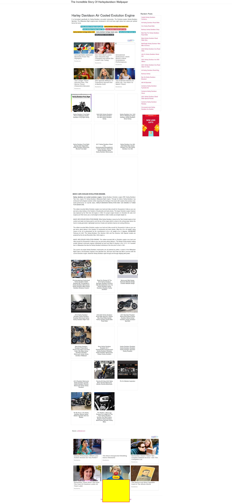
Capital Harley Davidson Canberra (148, 18)
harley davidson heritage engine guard (92, 26)
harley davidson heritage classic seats (107, 32)
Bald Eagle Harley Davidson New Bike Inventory (150, 44)
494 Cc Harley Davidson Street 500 (150, 55)
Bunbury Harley (145, 74)
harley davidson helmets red (127, 32)
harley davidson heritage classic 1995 (93, 29)
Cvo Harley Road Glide (148, 26)
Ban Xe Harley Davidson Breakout (148, 78)
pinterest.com (81, 431)
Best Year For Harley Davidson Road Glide (150, 34)
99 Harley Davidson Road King (150, 70)
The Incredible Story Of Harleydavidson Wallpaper (99, 2)
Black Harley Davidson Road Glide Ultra (149, 39)
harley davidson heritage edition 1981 (84, 32)
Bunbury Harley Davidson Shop (150, 29)
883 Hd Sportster (146, 82)
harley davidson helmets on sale (104, 35)
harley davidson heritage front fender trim (116, 26)
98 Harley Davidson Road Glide (150, 22)
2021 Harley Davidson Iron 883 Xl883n (150, 60)
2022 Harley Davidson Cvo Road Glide (150, 50)
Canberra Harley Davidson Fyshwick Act (149, 87)
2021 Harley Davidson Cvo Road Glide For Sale (150, 66)
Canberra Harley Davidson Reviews (149, 103)
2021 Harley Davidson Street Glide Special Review (149, 97)
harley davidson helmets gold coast (116, 29)
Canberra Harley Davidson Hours (149, 92)
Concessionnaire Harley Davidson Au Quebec (148, 108)
